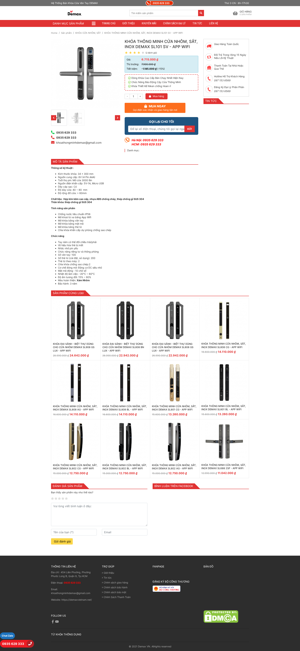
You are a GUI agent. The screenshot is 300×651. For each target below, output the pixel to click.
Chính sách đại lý (174, 23)
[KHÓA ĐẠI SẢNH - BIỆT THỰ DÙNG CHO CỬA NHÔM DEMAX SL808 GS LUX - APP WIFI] (175, 320)
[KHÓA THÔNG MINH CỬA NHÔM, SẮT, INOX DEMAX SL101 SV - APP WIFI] (59, 118)
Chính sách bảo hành (115, 587)
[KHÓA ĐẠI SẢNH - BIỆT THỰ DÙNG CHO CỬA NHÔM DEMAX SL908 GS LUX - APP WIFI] (76, 320)
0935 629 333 (13, 644)
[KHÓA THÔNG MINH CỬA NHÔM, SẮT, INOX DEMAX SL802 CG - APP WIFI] (76, 441)
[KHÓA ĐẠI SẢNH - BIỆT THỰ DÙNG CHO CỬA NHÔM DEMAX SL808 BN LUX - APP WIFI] (125, 320)
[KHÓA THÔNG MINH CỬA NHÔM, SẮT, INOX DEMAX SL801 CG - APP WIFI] (175, 382)
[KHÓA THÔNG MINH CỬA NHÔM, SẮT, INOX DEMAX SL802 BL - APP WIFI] (125, 441)
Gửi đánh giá (62, 541)
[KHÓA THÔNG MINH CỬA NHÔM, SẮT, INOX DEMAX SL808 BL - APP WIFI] (125, 382)
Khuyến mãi (149, 23)
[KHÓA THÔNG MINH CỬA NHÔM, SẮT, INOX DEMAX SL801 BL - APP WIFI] (224, 382)
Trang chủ (108, 23)
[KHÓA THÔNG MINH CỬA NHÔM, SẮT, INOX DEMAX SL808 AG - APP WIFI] (76, 382)
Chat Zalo (7, 635)
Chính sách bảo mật (114, 592)
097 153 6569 (222, 80)
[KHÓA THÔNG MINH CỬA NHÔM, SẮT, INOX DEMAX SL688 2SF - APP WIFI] (224, 441)
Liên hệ (213, 23)
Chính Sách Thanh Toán (117, 597)
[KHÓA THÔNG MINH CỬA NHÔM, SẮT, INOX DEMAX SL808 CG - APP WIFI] (224, 320)
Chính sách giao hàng (115, 582)
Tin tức (197, 23)
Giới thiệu (128, 23)
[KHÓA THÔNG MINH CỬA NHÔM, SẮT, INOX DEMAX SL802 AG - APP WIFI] (175, 441)
